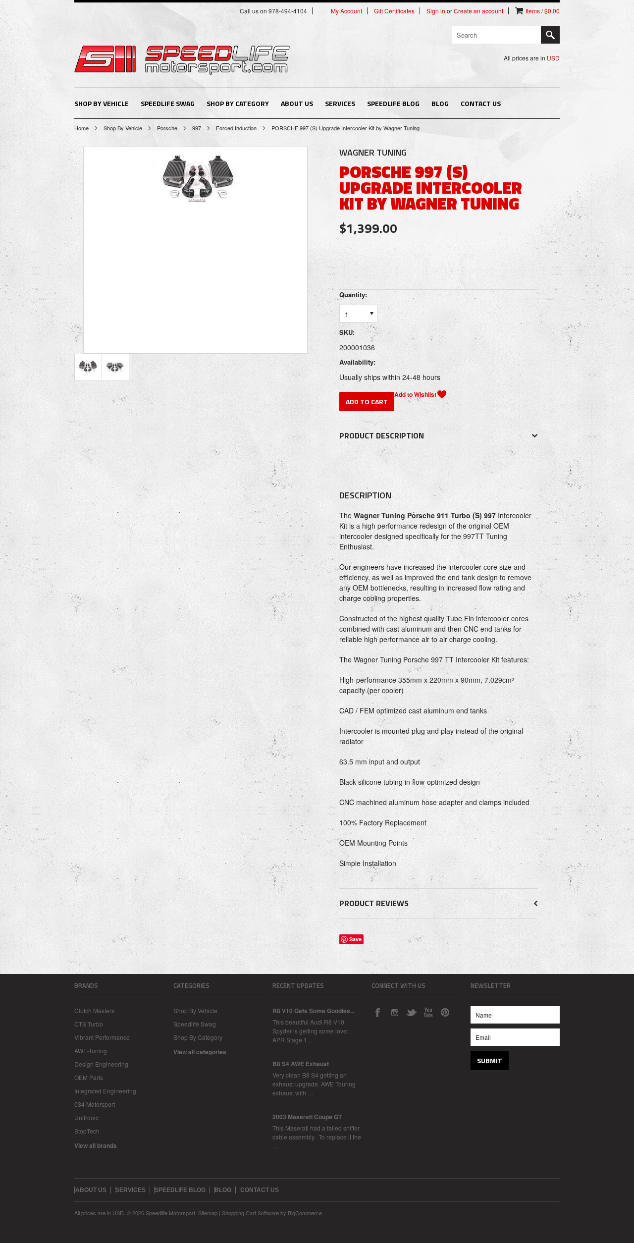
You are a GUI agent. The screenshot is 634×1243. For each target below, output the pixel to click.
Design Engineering (101, 1064)
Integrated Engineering (105, 1090)
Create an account (478, 10)
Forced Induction (236, 128)
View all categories (199, 1051)
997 (196, 128)
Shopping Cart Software (250, 1213)
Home (81, 128)
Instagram (394, 1012)
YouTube (428, 1012)
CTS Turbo (88, 1024)
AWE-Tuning (90, 1050)
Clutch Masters (94, 1010)
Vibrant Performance (102, 1037)
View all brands (95, 1145)
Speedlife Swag (168, 103)
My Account (346, 10)
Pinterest (445, 1012)
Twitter (411, 1012)
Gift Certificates (394, 10)
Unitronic (86, 1117)
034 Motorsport (94, 1104)
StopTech (87, 1131)
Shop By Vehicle (101, 103)
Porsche (167, 128)
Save (355, 939)
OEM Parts (88, 1077)
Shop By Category (238, 103)
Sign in (435, 10)
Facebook (377, 1012)
